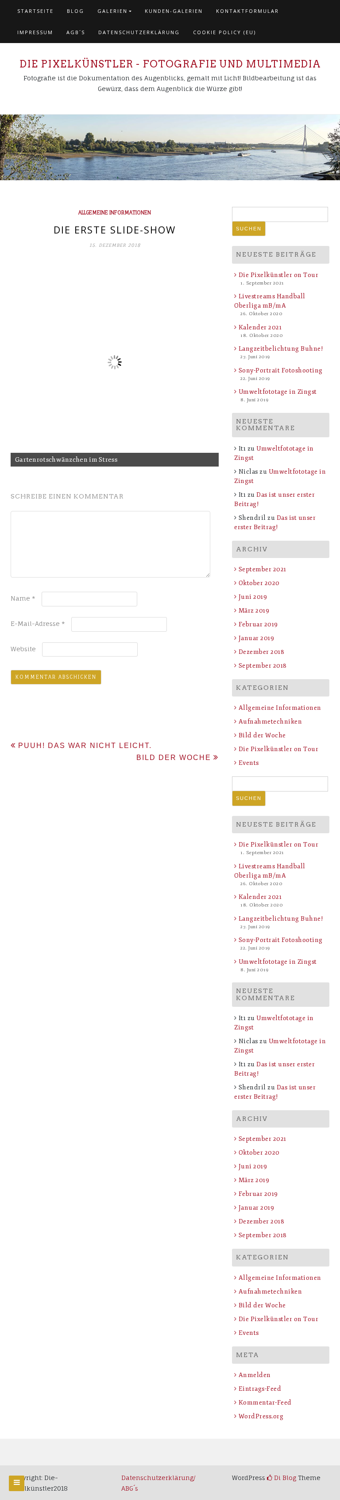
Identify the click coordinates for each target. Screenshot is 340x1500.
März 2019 (254, 610)
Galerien (112, 11)
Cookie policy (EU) (224, 32)
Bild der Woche (173, 757)
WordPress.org (261, 1416)
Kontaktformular (247, 11)
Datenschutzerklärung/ (159, 1477)
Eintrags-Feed (260, 1389)
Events (249, 763)
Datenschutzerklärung (139, 32)
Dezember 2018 (261, 652)
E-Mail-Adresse (38, 623)
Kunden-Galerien (174, 11)
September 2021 (262, 569)
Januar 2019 (256, 638)
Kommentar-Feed (265, 1402)
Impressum (35, 32)
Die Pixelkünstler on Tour (278, 275)
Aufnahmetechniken (270, 721)
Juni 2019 (253, 597)
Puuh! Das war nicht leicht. (85, 745)
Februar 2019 (258, 624)
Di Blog (284, 1477)
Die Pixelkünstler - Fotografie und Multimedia (170, 64)
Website (23, 649)
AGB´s (75, 32)
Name (23, 598)
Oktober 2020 (259, 583)
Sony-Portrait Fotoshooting (281, 370)
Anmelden (255, 1375)
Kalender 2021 (260, 327)
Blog (75, 11)
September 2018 (263, 665)
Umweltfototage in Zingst (278, 392)
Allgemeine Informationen (114, 213)
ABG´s (129, 1488)
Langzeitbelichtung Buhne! (281, 348)
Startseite (35, 11)
